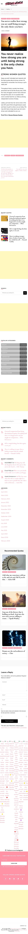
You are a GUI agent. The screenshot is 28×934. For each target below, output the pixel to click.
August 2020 (5, 520)
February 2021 (5, 499)
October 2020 (5, 513)
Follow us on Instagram (15, 850)
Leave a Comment (5, 31)
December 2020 (6, 506)
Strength (7, 155)
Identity (4, 18)
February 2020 (5, 541)
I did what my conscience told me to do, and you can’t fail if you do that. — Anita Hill (13, 577)
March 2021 (4, 495)
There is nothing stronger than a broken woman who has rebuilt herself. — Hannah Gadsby (18, 238)
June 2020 (4, 527)
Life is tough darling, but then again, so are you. (18, 229)
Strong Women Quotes (15, 115)
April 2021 (4, 492)
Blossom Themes (23, 930)
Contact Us (23, 925)
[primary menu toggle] (2, 3)
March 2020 (4, 537)
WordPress (16, 931)
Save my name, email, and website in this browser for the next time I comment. (13, 712)
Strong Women (15, 18)
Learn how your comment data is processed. (14, 728)
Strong (13, 155)
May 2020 (4, 530)
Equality (5, 647)
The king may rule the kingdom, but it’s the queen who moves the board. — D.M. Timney (15, 465)
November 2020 (6, 509)
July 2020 (4, 523)
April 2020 (4, 534)
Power (8, 18)
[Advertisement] (14, 134)
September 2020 (6, 516)
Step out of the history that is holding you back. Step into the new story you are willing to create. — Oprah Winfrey (13, 615)
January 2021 (5, 502)
